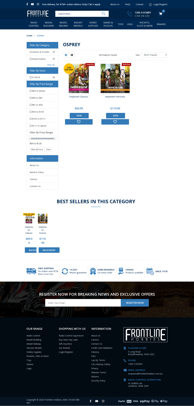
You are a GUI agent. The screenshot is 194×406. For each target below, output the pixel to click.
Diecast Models (78, 24)
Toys (120, 24)
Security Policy (98, 380)
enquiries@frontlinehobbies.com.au (145, 373)
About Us (114, 4)
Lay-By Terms (98, 360)
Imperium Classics (78, 96)
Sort (138, 54)
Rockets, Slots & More (145, 24)
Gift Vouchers (65, 343)
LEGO (130, 24)
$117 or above (39, 125)
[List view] (72, 55)
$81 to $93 (37, 104)
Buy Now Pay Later (68, 339)
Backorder (35, 250)
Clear (48, 149)
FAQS (127, 4)
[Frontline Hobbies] (38, 14)
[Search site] (104, 14)
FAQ (93, 356)
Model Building (48, 24)
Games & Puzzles (108, 24)
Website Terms (98, 372)
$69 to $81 (37, 97)
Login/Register (66, 352)
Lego (29, 368)
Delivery (95, 352)
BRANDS (161, 24)
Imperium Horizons (115, 96)
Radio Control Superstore (71, 335)
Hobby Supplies (93, 24)
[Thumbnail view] (66, 55)
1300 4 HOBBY (143, 12)
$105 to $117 (38, 118)
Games (30, 364)
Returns (95, 376)
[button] (79, 122)
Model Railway (63, 24)
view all (50, 64)
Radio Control (34, 24)
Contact (140, 4)
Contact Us (35, 186)
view (79, 115)
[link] (28, 4)
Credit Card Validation (101, 347)
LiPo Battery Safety (100, 364)
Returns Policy (37, 172)
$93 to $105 (38, 111)
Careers (33, 179)
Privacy (94, 368)
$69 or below (38, 90)
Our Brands (64, 347)
